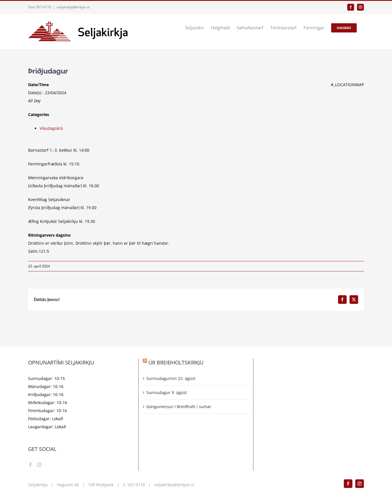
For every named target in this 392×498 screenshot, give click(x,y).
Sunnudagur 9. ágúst (166, 392)
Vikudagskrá (51, 128)
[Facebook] (30, 464)
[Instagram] (39, 464)
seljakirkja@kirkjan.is (73, 7)
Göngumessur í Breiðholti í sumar (178, 406)
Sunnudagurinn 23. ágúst (170, 378)
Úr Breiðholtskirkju (175, 362)
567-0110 (136, 484)
